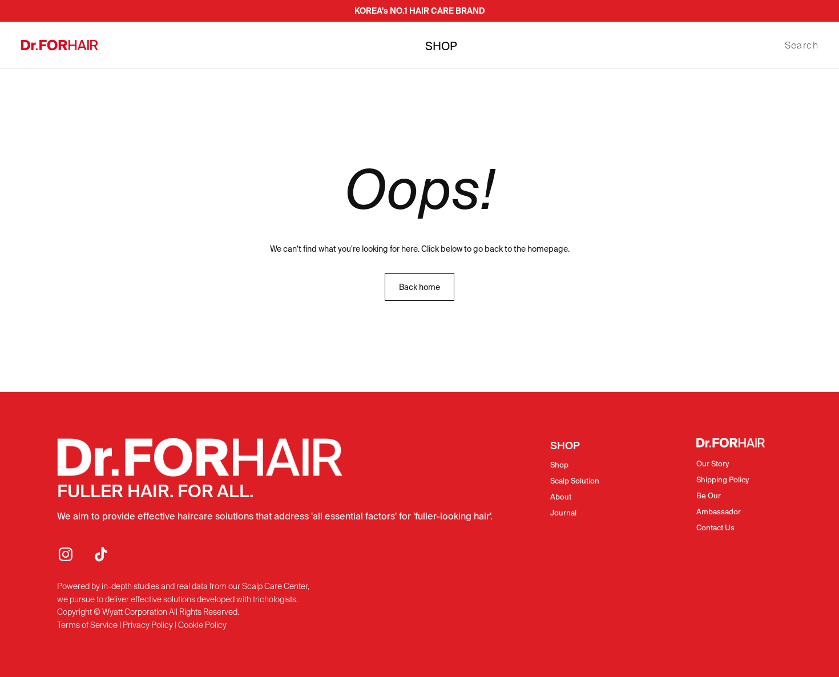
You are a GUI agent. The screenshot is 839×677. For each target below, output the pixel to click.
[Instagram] (65, 554)
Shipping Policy (722, 480)
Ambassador (718, 512)
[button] (801, 45)
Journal (563, 513)
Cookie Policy (202, 625)
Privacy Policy (148, 625)
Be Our (708, 496)
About (560, 497)
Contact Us (715, 528)
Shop (559, 465)
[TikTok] (101, 554)
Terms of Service (87, 625)
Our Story (712, 464)
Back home (419, 287)
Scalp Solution (574, 481)
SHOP (441, 46)
